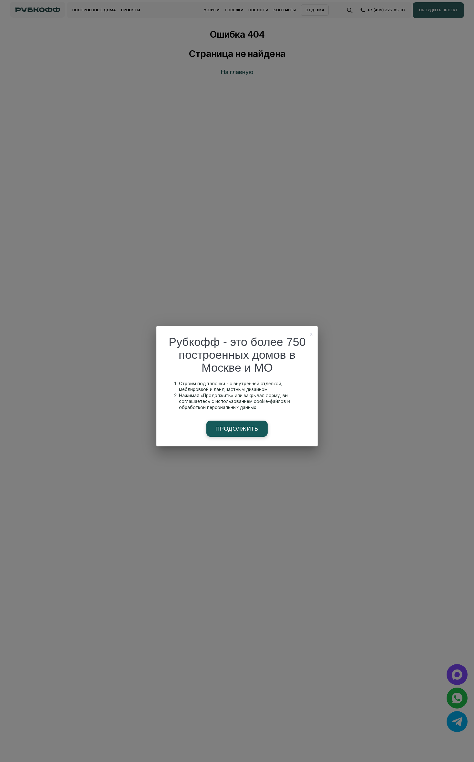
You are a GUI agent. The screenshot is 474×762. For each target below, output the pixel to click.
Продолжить (237, 428)
